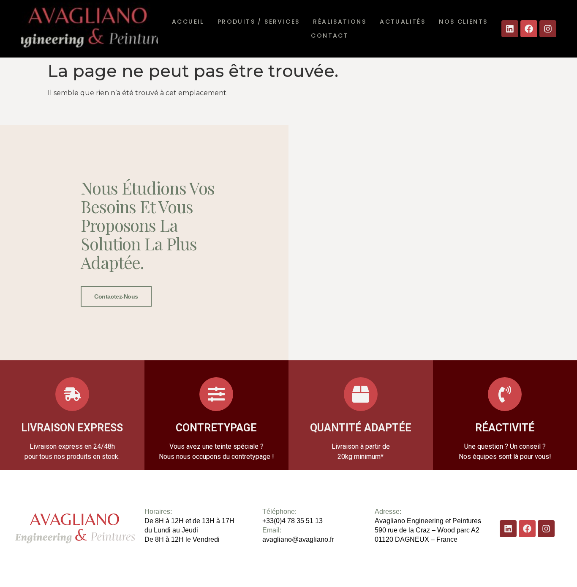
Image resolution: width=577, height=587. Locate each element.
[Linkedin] (509, 28)
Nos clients (463, 21)
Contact (329, 35)
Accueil (188, 21)
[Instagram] (547, 28)
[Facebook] (528, 28)
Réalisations (339, 21)
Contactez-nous (116, 296)
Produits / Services (259, 21)
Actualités (402, 21)
